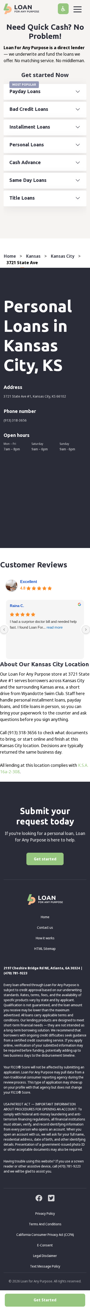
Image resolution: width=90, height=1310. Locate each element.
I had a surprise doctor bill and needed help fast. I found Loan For (43, 624)
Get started (45, 859)
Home (10, 256)
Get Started (45, 1300)
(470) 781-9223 (15, 973)
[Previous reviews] (4, 629)
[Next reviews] (86, 629)
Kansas (33, 256)
